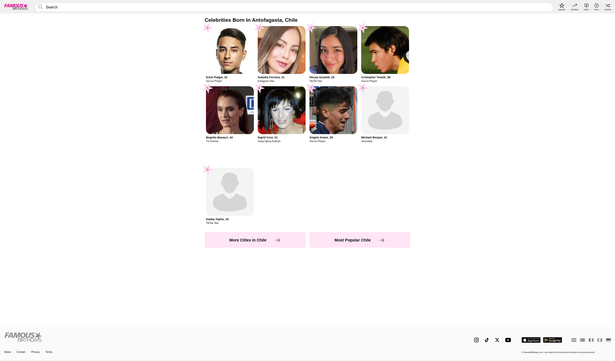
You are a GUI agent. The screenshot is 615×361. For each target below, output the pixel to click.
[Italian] (599, 340)
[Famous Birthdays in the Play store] (552, 340)
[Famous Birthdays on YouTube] (508, 340)
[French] (591, 340)
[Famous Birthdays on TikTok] (486, 340)
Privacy (35, 352)
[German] (608, 340)
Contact (21, 352)
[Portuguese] (582, 340)
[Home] (155, 337)
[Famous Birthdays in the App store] (531, 340)
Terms (48, 352)
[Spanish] (573, 340)
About (7, 352)
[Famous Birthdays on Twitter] (497, 340)
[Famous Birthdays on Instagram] (476, 340)
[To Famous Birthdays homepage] (16, 6)
